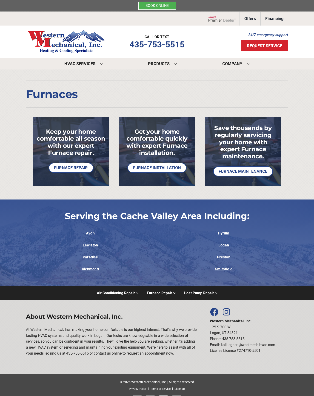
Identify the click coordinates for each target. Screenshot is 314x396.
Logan (223, 245)
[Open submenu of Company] (250, 63)
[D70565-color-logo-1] (66, 32)
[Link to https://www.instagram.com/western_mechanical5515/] (226, 312)
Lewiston (90, 245)
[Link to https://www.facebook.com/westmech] (214, 312)
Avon (90, 233)
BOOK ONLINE (157, 5)
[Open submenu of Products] (178, 63)
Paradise (90, 257)
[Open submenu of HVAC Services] (103, 63)
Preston (223, 257)
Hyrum (223, 233)
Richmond (90, 269)
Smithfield (223, 269)
